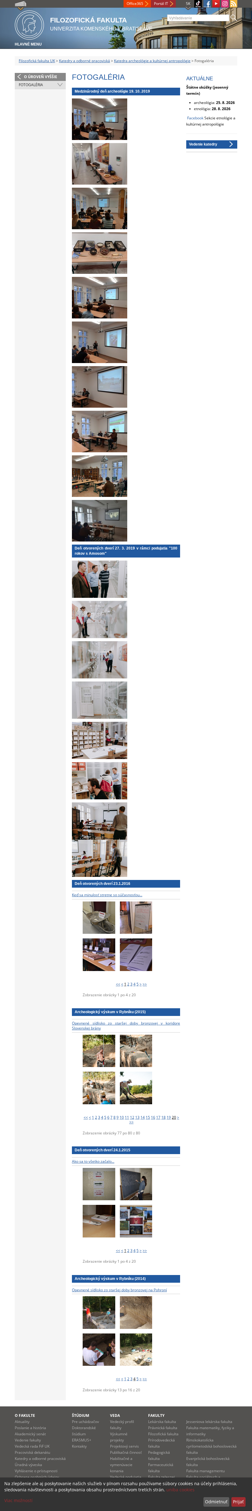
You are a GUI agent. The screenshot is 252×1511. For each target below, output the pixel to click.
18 (163, 1117)
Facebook (195, 118)
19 (169, 1117)
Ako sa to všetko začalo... (93, 1161)
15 (148, 1117)
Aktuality (22, 1421)
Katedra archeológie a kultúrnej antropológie (152, 60)
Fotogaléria (31, 84)
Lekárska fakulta (162, 1421)
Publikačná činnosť (126, 1452)
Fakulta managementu (205, 1470)
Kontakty (79, 1446)
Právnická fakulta (162, 1427)
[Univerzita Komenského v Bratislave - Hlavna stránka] (29, 24)
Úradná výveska (28, 1464)
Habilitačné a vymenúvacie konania (121, 1464)
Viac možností (18, 1500)
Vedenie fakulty (28, 1440)
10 (122, 1117)
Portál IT (161, 3)
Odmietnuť (216, 1502)
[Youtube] (216, 3)
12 (132, 1117)
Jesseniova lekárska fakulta (209, 1421)
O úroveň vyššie (40, 76)
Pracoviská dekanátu (32, 1452)
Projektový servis (124, 1446)
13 (137, 1117)
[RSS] (233, 3)
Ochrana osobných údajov (37, 1477)
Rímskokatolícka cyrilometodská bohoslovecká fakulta (211, 1446)
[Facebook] (207, 3)
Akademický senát (30, 1434)
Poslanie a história (30, 1427)
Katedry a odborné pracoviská (84, 60)
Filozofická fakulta (163, 1434)
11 (127, 1117)
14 (142, 1117)
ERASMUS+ (81, 1440)
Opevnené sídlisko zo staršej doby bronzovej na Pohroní (119, 1290)
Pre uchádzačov (85, 1421)
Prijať (238, 1502)
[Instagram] (225, 3)
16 (153, 1117)
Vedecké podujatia (125, 1477)
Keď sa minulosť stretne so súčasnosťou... (107, 894)
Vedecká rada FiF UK (32, 1446)
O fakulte (25, 1415)
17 (158, 1117)
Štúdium (80, 1415)
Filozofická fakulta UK (37, 60)
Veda (115, 1415)
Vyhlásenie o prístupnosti (36, 1470)
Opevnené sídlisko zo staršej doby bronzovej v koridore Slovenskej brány (126, 1026)
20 (174, 1117)
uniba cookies (180, 1490)
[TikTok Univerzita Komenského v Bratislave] (198, 4)
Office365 (135, 3)
